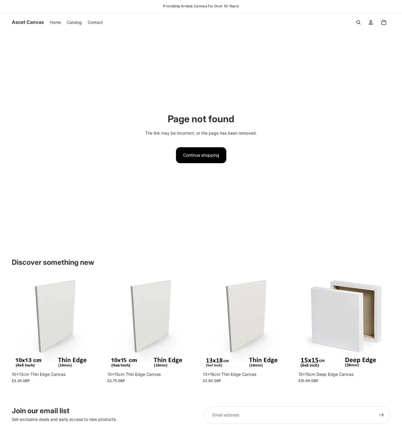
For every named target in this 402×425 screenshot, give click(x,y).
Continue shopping (201, 155)
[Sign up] (381, 415)
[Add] (94, 359)
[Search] (358, 22)
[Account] (370, 22)
